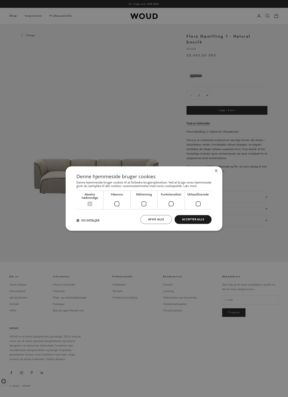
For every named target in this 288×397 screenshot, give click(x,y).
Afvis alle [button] (156, 219)
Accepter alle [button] (193, 219)
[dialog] (144, 198)
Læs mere (190, 186)
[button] (88, 220)
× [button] (216, 170)
